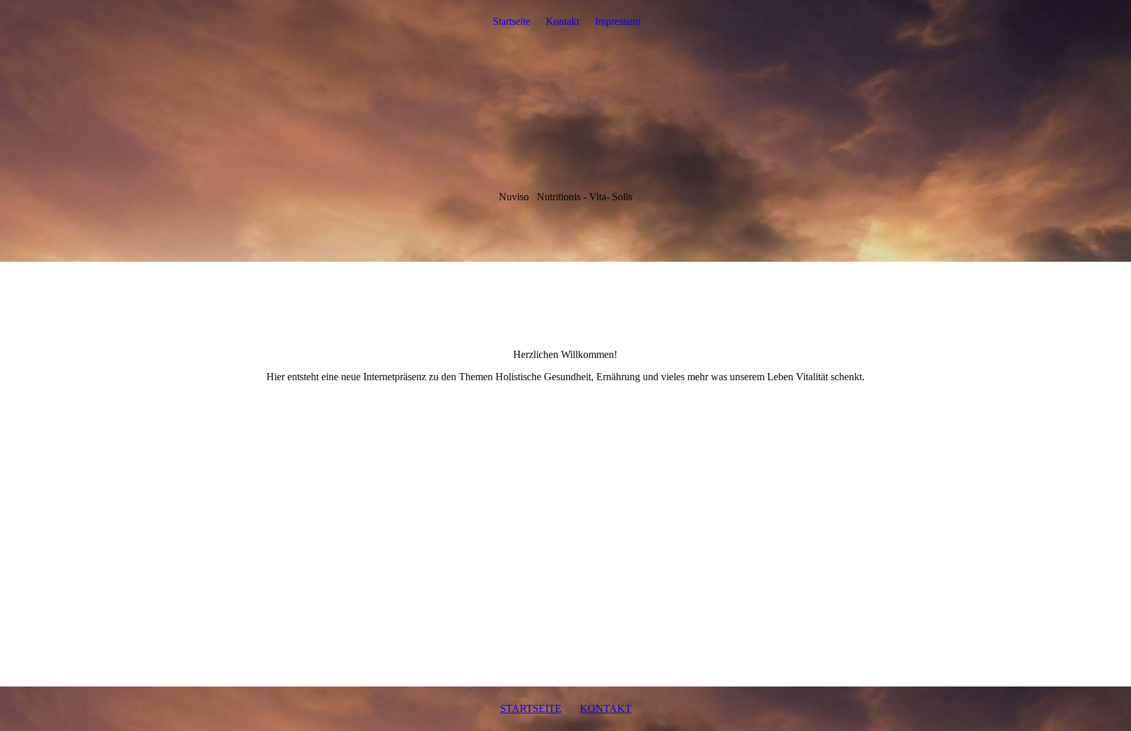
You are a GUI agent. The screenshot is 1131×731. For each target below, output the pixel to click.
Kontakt (562, 21)
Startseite (511, 21)
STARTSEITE (531, 708)
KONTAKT (606, 708)
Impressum (617, 21)
